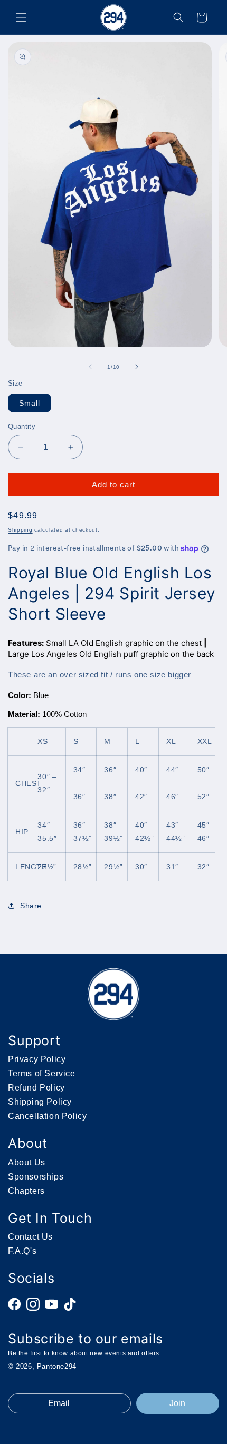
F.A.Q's (22, 1250)
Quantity (21, 426)
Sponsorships (35, 1176)
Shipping (20, 530)
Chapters (26, 1190)
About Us (26, 1162)
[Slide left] (90, 366)
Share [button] (31, 905)
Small (29, 403)
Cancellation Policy (47, 1116)
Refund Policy (36, 1087)
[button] (21, 17)
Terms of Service (41, 1073)
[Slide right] (136, 366)
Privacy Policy (36, 1059)
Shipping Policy (40, 1101)
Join (177, 1403)
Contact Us (30, 1236)
